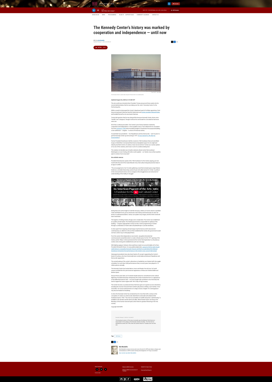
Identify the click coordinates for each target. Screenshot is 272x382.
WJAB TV (121, 14)
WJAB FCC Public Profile (146, 367)
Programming (112, 14)
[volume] (98, 10)
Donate (176, 3)
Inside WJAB (95, 14)
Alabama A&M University (128, 367)
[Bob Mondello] (114, 350)
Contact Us (155, 14)
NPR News (118, 336)
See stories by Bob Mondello (127, 353)
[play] (94, 10)
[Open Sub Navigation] (100, 14)
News (103, 14)
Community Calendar (143, 14)
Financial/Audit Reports (146, 370)
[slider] (100, 10)
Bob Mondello (101, 40)
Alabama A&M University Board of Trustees (130, 370)
